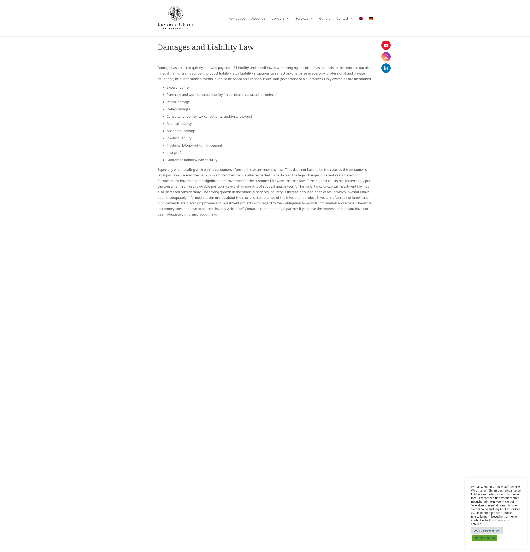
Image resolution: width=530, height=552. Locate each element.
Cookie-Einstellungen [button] (486, 530)
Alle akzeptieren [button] (485, 538)
